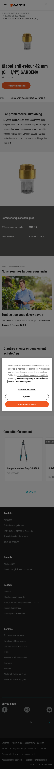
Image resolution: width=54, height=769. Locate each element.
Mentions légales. (23, 381)
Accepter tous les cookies (27, 404)
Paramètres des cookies (27, 389)
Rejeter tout (27, 397)
